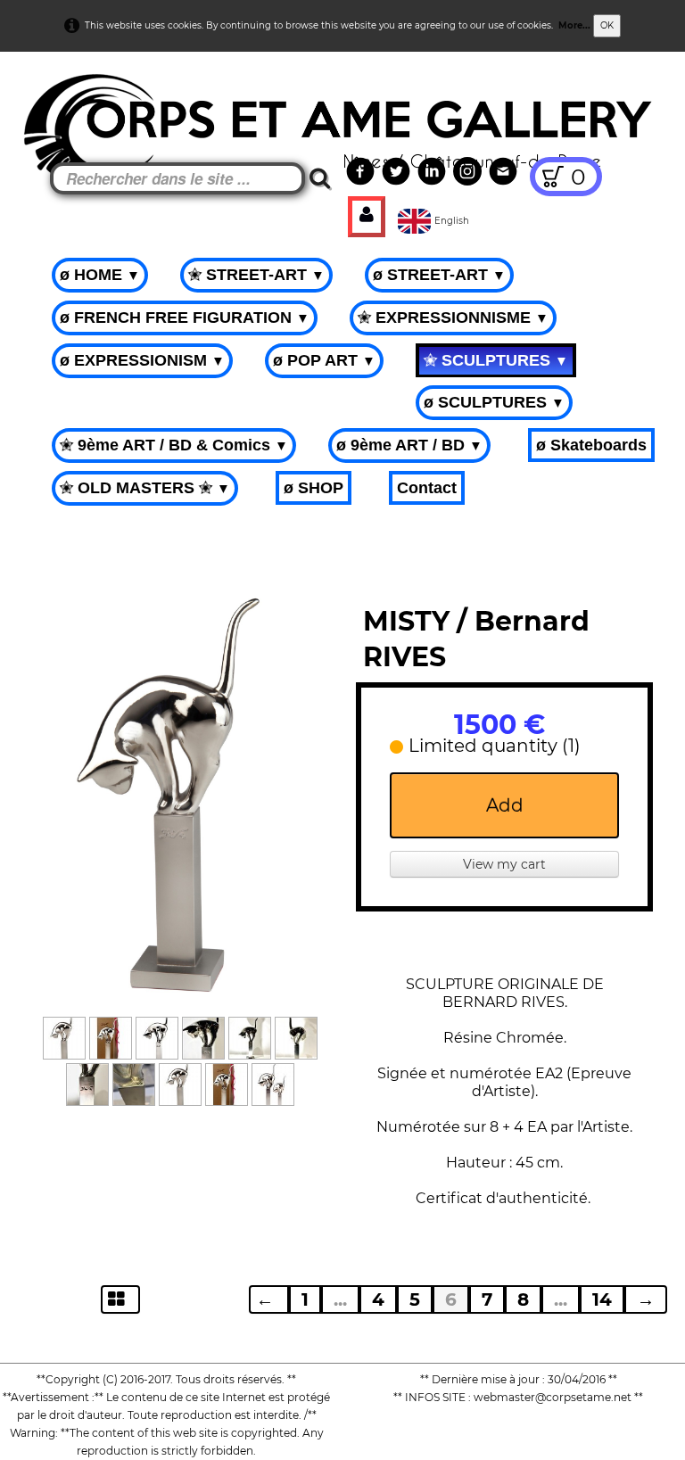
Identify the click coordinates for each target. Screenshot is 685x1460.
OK (607, 25)
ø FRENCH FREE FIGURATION (184, 317)
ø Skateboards (591, 445)
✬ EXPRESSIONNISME (453, 317)
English (453, 221)
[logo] (46, 98)
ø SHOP (313, 488)
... (340, 1299)
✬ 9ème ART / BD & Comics (174, 445)
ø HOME (100, 275)
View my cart (504, 864)
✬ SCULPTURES (496, 360)
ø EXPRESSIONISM (142, 360)
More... (574, 25)
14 (602, 1299)
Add (505, 805)
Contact (427, 488)
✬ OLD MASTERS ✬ (145, 488)
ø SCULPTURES (494, 402)
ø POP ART (324, 360)
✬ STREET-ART (256, 275)
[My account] (366, 216)
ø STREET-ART (439, 275)
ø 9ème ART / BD (409, 445)
